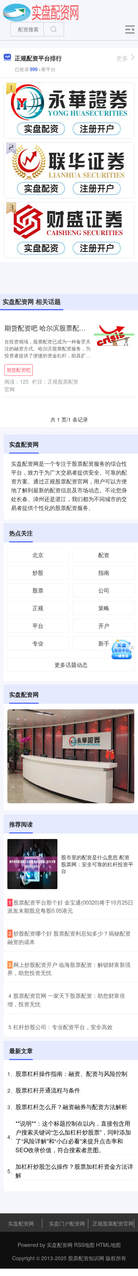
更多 (122, 58)
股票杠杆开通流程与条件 (47, 1090)
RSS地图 (84, 1244)
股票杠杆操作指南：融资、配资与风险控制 (71, 1073)
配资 (103, 555)
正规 (37, 608)
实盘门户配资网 (67, 1223)
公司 (103, 590)
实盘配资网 (21, 1223)
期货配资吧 (19, 370)
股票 (37, 590)
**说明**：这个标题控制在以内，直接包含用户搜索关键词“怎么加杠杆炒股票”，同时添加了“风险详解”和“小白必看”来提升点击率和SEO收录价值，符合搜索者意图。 (73, 1136)
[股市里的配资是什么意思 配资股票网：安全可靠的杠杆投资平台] (32, 864)
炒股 (37, 572)
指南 (103, 572)
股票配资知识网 (86, 1258)
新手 (103, 643)
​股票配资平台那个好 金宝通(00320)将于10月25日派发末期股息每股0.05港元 (70, 906)
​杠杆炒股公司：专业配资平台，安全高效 (63, 1027)
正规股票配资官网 (113, 1223)
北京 (37, 555)
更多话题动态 (71, 664)
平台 (37, 625)
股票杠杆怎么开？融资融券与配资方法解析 (71, 1106)
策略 (103, 608)
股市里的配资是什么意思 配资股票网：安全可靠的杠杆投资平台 (97, 863)
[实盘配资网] (40, 12)
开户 (103, 625)
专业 (37, 643)
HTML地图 (108, 1244)
